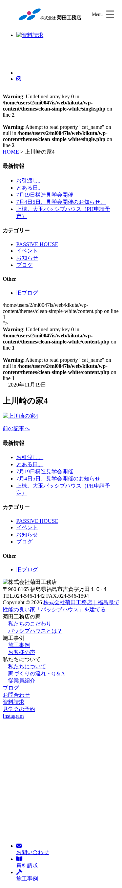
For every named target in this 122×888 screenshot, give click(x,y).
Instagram (13, 716)
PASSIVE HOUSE (37, 244)
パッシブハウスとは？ (35, 631)
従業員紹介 (21, 681)
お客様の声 (21, 652)
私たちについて (27, 666)
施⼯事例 (19, 645)
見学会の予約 (19, 709)
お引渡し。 (29, 180)
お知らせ (27, 258)
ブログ (24, 265)
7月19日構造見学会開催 (44, 195)
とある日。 (29, 188)
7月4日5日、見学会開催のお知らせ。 (61, 202)
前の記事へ (16, 428)
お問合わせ (16, 695)
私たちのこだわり (30, 624)
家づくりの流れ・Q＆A (36, 673)
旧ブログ (27, 293)
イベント (27, 251)
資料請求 (13, 702)
